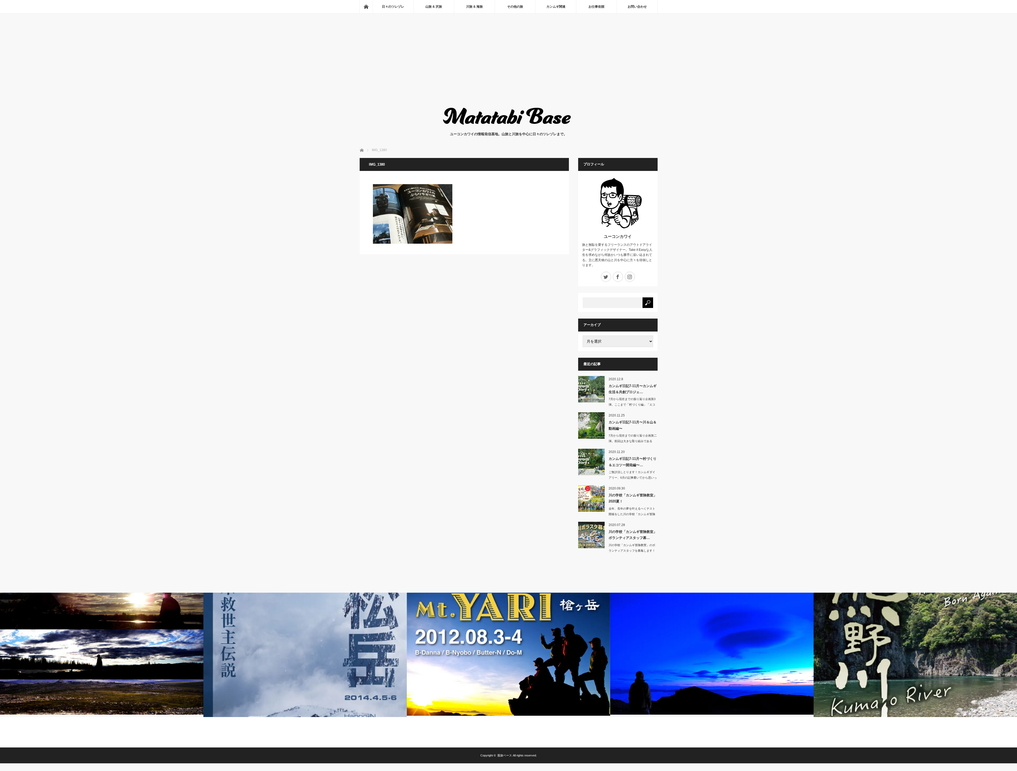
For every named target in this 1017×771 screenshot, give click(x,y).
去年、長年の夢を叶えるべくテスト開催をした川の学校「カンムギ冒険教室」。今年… (632, 514)
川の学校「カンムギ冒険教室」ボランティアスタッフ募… (633, 535)
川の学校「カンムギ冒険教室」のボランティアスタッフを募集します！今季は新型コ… (632, 550)
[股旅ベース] (508, 126)
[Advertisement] (509, 65)
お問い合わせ (637, 6)
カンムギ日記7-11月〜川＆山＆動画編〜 (633, 425)
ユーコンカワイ (618, 236)
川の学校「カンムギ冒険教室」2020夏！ (633, 498)
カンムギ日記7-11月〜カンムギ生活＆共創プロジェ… (633, 389)
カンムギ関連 (555, 6)
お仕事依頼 (596, 6)
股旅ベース (504, 755)
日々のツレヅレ (393, 6)
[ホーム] (366, 6)
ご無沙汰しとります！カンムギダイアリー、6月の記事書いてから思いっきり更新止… (633, 477)
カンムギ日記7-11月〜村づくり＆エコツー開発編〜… (633, 462)
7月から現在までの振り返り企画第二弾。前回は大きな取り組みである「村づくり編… (633, 441)
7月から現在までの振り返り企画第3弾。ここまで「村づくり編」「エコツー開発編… (632, 404)
